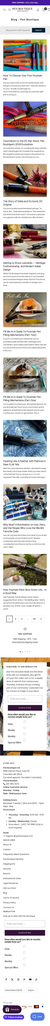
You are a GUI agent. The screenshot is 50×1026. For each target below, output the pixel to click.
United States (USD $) (13, 990)
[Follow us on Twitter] (12, 979)
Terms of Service (11, 897)
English (31, 990)
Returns (6, 873)
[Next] (41, 619)
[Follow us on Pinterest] (24, 979)
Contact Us (8, 907)
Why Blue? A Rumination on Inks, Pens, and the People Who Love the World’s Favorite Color (24, 528)
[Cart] (43, 9)
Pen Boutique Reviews (13, 859)
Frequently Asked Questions (16, 854)
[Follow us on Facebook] (6, 979)
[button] (38, 9)
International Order (12, 878)
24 (34, 619)
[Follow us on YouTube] (30, 979)
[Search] (9, 10)
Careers (7, 849)
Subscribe (25, 708)
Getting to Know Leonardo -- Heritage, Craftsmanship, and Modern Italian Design (24, 266)
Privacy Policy (9, 902)
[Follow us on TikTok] (36, 979)
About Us (7, 844)
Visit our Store (9, 888)
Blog (5, 893)
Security (7, 868)
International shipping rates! (25, 642)
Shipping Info (9, 864)
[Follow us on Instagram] (18, 979)
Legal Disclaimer (10, 883)
